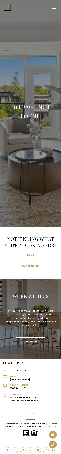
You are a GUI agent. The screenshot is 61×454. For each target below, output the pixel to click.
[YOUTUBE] (38, 450)
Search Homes (30, 266)
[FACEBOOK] (7, 450)
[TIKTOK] (46, 450)
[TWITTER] (30, 450)
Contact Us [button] (30, 341)
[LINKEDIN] (23, 450)
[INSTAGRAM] (15, 450)
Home (30, 255)
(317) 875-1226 (17, 388)
